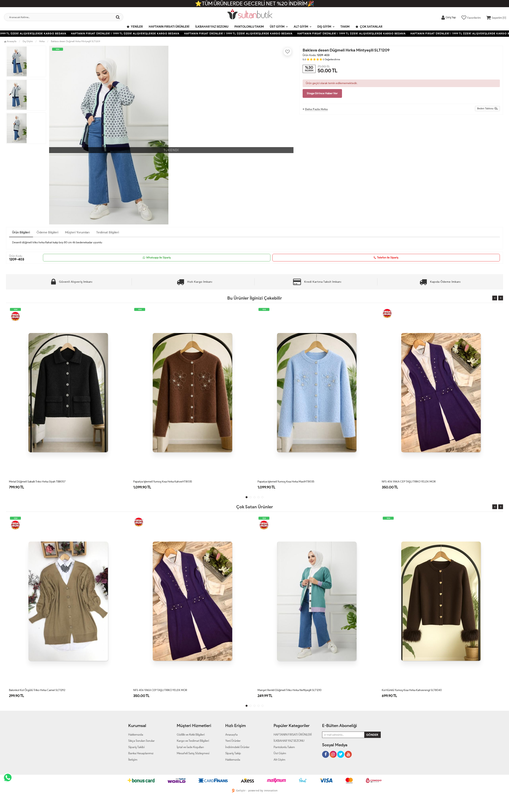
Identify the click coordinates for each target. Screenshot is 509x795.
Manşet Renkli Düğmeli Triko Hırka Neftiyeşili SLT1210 (165, 690)
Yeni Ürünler (233, 741)
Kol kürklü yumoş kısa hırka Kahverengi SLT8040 (287, 690)
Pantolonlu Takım (249, 26)
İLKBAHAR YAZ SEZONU (211, 26)
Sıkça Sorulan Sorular (141, 741)
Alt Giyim (301, 26)
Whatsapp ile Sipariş (158, 257)
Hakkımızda (135, 734)
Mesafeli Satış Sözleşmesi (193, 753)
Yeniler (136, 26)
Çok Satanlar (370, 26)
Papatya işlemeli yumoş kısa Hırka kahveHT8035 (38, 481)
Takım (345, 26)
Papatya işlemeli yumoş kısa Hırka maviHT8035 (161, 481)
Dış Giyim (324, 26)
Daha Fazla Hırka (316, 109)
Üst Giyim (277, 26)
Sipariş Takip (233, 753)
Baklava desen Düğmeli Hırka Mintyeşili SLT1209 (75, 41)
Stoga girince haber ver (322, 93)
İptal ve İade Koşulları (190, 747)
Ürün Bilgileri (21, 232)
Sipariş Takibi (136, 747)
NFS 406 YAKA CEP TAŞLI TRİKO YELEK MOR (284, 481)
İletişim (132, 759)
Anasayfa (11, 41)
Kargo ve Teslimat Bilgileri (193, 741)
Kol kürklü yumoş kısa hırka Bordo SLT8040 (408, 690)
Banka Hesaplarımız (140, 753)
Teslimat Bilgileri (107, 232)
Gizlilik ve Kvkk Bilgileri (191, 734)
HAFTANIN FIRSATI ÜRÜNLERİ (169, 26)
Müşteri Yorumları (77, 232)
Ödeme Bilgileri (47, 232)
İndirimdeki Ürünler (237, 747)
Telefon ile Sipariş (387, 257)
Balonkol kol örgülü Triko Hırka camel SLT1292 (410, 481)
